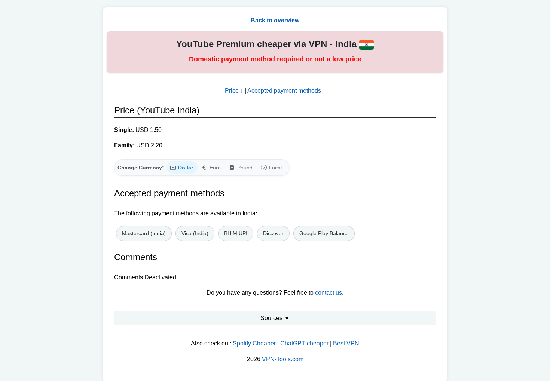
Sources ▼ (275, 318)
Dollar (185, 167)
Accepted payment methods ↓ (286, 90)
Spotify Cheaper (254, 343)
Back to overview (275, 20)
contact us (328, 292)
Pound (245, 167)
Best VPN (346, 343)
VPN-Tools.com (282, 359)
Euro (215, 167)
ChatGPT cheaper (304, 343)
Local (275, 167)
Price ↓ (234, 90)
